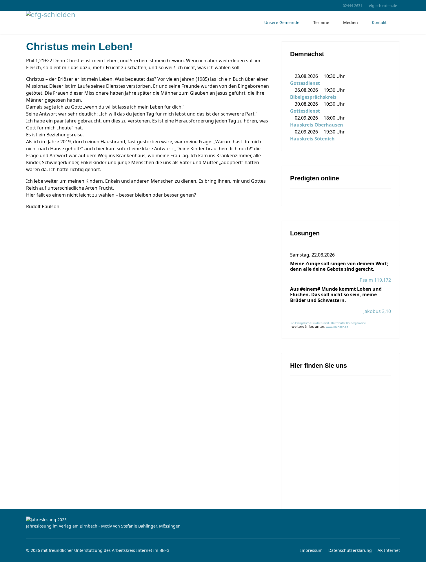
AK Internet (389, 550)
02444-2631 (352, 5)
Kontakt (379, 22)
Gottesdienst (305, 83)
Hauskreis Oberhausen (316, 125)
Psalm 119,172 (375, 280)
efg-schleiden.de (383, 5)
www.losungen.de (337, 327)
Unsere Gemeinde (281, 22)
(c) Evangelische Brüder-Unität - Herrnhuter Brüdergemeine (329, 323)
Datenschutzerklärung (350, 550)
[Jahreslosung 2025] (213, 520)
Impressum (311, 550)
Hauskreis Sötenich (312, 139)
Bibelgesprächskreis (313, 97)
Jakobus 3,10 (377, 311)
